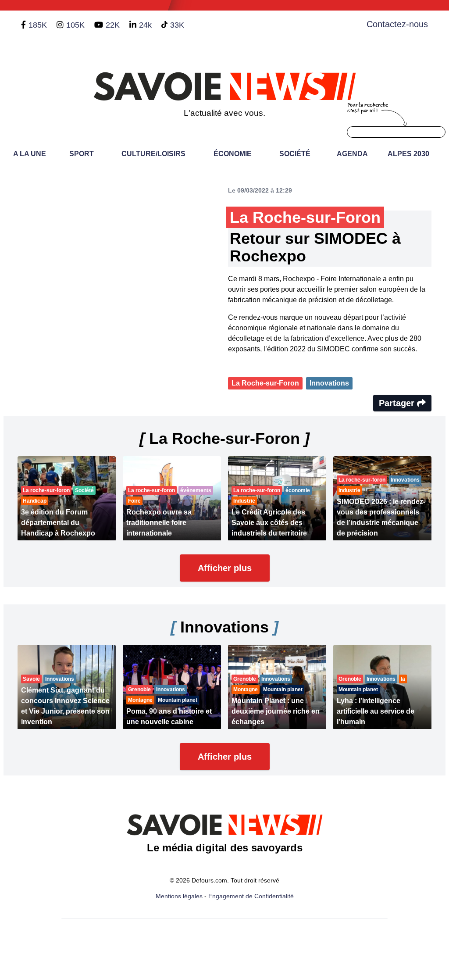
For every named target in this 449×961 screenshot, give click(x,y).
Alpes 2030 (408, 153)
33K (177, 25)
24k (145, 25)
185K (38, 25)
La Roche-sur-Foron (265, 383)
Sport (81, 153)
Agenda (352, 153)
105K (75, 25)
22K (113, 25)
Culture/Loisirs (153, 153)
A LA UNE (29, 153)
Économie (233, 153)
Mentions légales (179, 896)
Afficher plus (225, 568)
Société (294, 153)
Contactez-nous (397, 24)
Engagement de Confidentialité (251, 896)
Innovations (329, 383)
